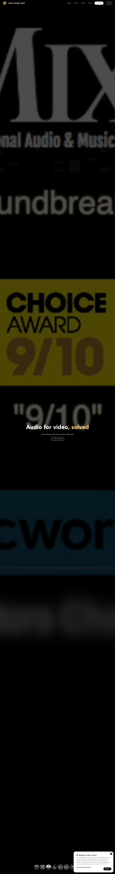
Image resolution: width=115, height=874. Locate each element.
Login (108, 3)
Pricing (90, 3)
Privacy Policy (87, 867)
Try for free (99, 3)
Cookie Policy (79, 867)
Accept (107, 869)
